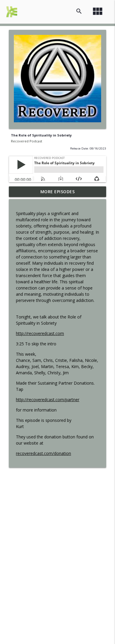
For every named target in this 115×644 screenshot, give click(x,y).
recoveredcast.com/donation (43, 453)
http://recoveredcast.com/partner (47, 399)
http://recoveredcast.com (40, 333)
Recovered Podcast (26, 141)
